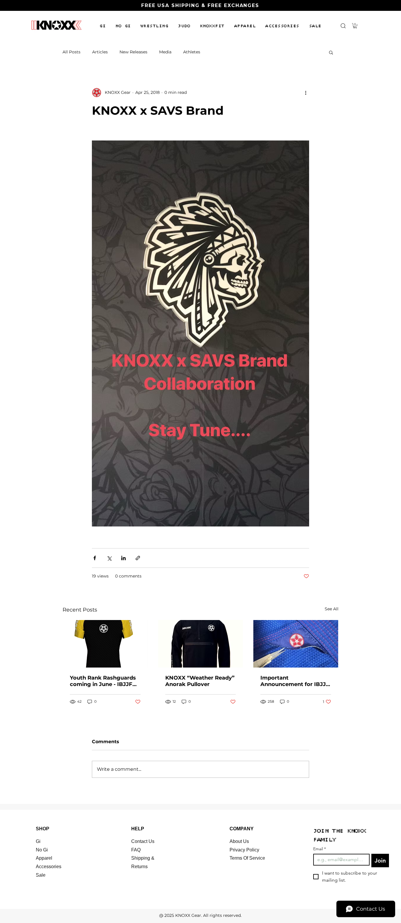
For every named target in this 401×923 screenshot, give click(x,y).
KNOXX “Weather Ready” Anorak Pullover (200, 681)
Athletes (191, 52)
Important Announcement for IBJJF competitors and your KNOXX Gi (294, 681)
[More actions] (305, 92)
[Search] (343, 25)
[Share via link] (138, 558)
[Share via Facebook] (94, 558)
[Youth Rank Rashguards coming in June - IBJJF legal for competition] (105, 644)
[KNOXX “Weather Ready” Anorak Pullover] (200, 644)
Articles (100, 52)
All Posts (71, 52)
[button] (103, 26)
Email (319, 848)
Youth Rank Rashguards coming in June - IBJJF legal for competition (103, 681)
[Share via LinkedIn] (123, 558)
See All (331, 609)
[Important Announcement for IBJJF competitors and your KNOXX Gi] (295, 644)
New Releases (133, 52)
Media (165, 52)
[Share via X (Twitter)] (109, 558)
